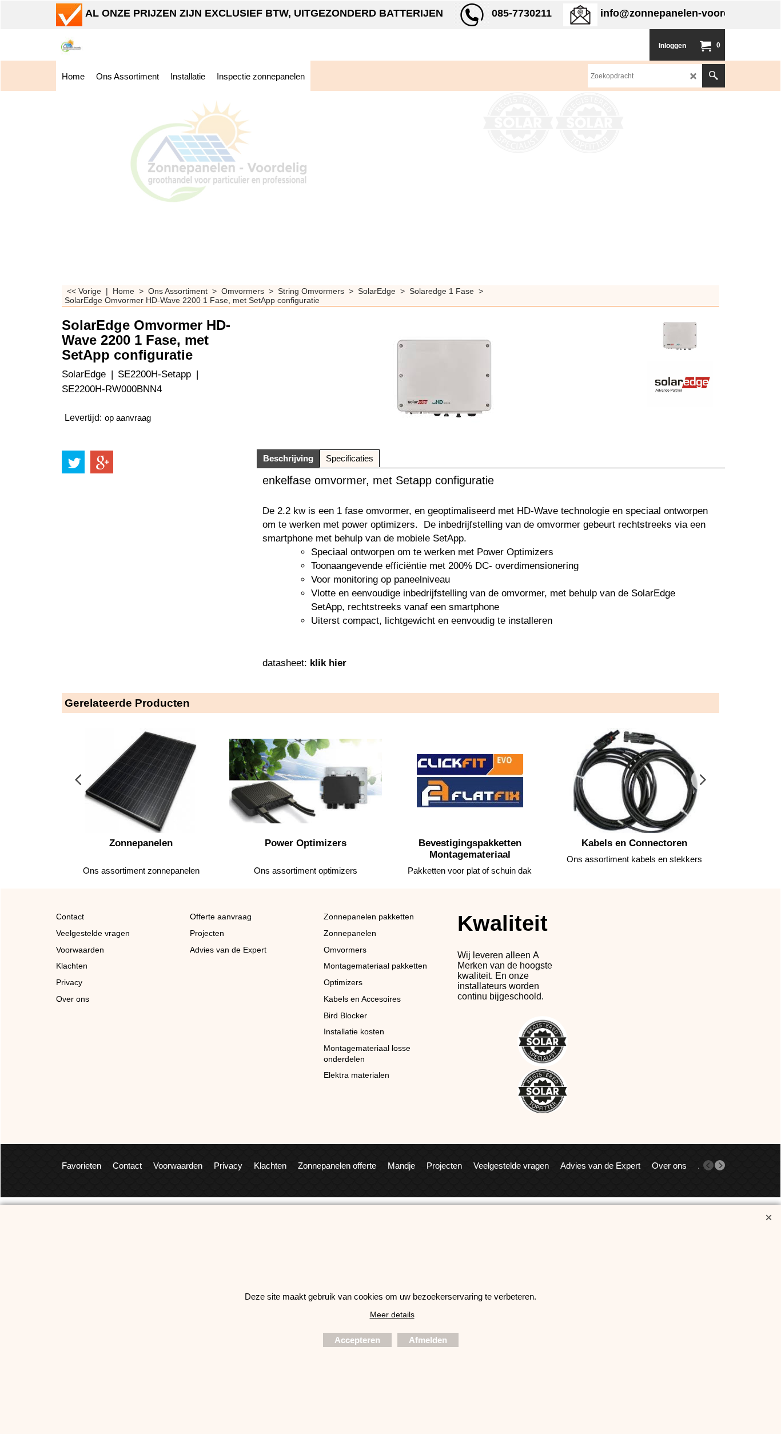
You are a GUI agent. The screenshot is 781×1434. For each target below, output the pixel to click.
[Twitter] (73, 462)
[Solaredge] (680, 384)
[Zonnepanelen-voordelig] (142, 45)
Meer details (392, 1314)
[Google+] (101, 462)
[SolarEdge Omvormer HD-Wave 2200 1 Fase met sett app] (680, 335)
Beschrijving (288, 458)
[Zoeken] (713, 75)
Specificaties (349, 458)
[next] (720, 1165)
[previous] (708, 1165)
